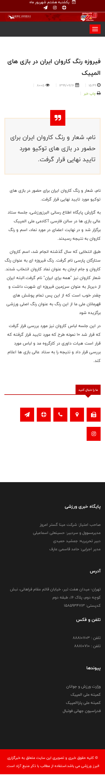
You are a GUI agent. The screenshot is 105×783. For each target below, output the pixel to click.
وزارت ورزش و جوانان (83, 686)
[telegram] (45, 7)
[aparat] (63, 7)
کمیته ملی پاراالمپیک (83, 702)
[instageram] (54, 7)
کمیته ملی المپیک (86, 694)
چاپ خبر (90, 93)
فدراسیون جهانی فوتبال (82, 710)
